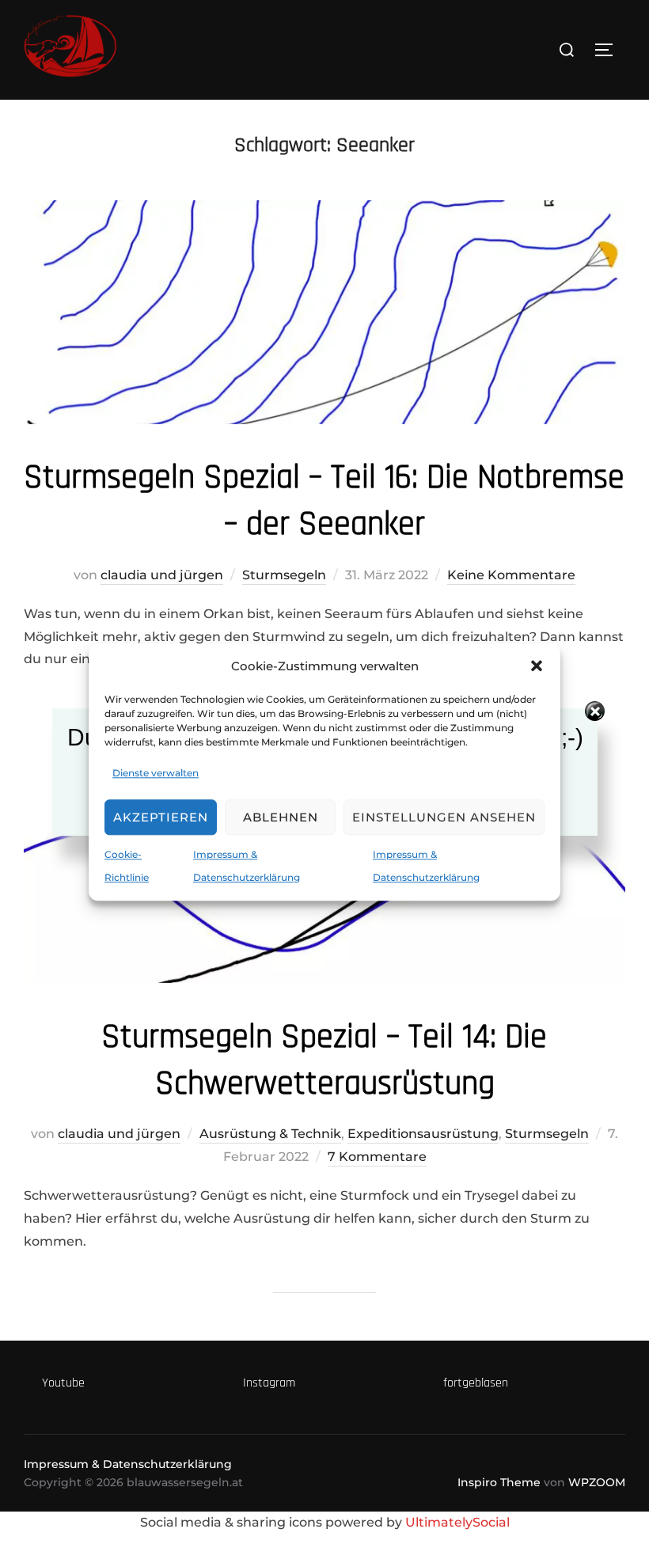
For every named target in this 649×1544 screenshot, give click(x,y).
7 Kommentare (377, 1156)
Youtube (63, 1383)
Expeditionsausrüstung (423, 1133)
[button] (537, 665)
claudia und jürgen (162, 574)
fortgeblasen (475, 1383)
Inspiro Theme (499, 1482)
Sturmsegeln (284, 574)
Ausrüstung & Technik (270, 1133)
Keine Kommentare (511, 574)
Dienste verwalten (155, 773)
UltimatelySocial (457, 1522)
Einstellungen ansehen (444, 817)
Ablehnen (280, 817)
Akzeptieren (160, 817)
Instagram (269, 1383)
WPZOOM (596, 1482)
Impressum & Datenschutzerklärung (128, 1464)
